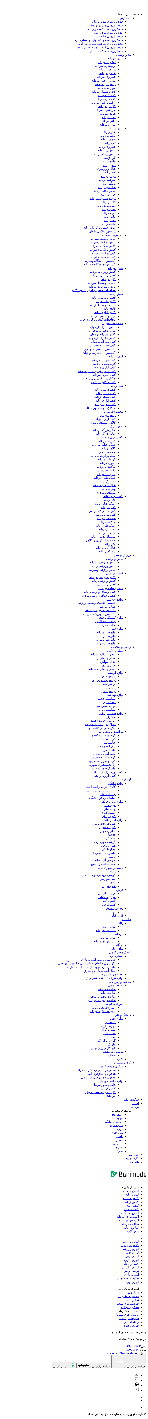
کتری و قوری (107, 827)
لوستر (112, 911)
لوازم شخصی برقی (111, 713)
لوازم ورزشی (114, 599)
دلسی (119, 1136)
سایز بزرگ (116, 426)
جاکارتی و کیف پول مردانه (99, 378)
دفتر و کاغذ (108, 1029)
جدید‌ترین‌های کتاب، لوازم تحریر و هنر (99, 47)
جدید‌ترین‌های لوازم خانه (108, 32)
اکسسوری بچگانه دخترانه (100, 264)
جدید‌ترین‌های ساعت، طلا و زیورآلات (100, 43)
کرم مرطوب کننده (104, 735)
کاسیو (119, 1140)
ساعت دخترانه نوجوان (101, 996)
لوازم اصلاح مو (106, 705)
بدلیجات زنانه (107, 533)
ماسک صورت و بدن (103, 768)
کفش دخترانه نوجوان (102, 338)
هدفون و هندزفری (111, 1066)
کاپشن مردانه (107, 106)
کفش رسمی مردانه (103, 275)
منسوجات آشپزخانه (103, 853)
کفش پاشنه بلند (106, 301)
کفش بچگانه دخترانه (103, 249)
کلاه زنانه (110, 499)
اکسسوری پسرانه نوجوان (99, 349)
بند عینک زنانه (107, 529)
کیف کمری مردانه (104, 374)
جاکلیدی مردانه (106, 466)
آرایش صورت (107, 676)
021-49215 (133, 1346)
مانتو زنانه (109, 161)
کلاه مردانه (109, 448)
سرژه (119, 1147)
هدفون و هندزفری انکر (101, 1073)
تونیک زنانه (109, 183)
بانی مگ (134, 1162)
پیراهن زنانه (108, 176)
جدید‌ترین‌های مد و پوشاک (107, 21)
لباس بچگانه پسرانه (103, 238)
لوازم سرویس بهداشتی (101, 790)
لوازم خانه (124, 779)
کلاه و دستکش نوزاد (103, 422)
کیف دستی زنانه (105, 396)
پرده (113, 871)
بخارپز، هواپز (108, 831)
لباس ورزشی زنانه (104, 566)
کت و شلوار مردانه (104, 91)
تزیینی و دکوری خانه (110, 867)
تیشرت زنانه (108, 135)
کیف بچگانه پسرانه (104, 253)
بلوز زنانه (110, 157)
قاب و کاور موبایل (104, 1084)
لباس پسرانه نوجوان (103, 327)
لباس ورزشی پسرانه (102, 569)
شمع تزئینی (108, 886)
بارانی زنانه (109, 213)
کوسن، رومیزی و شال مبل (98, 875)
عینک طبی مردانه (104, 477)
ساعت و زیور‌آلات (120, 981)
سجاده (111, 1055)
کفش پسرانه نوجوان (103, 334)
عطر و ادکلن (115, 650)
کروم (120, 1129)
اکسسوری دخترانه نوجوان (99, 352)
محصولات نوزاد (113, 411)
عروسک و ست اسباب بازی (98, 959)
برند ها (135, 1106)
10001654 (132, 1349)
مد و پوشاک (123, 54)
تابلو (113, 882)
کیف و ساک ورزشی (110, 588)
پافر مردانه (109, 117)
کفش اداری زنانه (105, 312)
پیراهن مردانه (107, 69)
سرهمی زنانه (107, 179)
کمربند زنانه (108, 507)
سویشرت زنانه (106, 205)
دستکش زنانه (107, 551)
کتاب (120, 1059)
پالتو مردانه (109, 121)
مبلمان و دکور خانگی (102, 797)
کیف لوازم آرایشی (104, 775)
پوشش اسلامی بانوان (102, 231)
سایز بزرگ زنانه (106, 433)
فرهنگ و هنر (123, 1014)
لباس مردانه (115, 58)
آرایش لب (109, 683)
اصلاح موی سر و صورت (100, 724)
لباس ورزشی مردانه (103, 562)
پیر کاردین (117, 1114)
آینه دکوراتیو (108, 878)
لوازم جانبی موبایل (111, 1081)
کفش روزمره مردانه (102, 271)
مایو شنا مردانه (106, 632)
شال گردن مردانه (104, 485)
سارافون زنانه (107, 187)
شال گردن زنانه (106, 547)
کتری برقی (109, 816)
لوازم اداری (108, 1026)
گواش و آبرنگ (107, 1040)
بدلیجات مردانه (106, 474)
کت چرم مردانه (106, 98)
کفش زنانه (116, 293)
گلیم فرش (109, 904)
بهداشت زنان (107, 709)
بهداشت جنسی (106, 698)
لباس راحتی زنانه (105, 154)
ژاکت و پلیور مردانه (103, 102)
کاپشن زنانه (108, 201)
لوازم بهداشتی (114, 694)
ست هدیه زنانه (106, 518)
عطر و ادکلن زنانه (104, 658)
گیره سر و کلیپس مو (102, 510)
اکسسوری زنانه (113, 496)
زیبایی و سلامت (121, 647)
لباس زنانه (116, 128)
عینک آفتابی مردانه (104, 444)
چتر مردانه (109, 488)
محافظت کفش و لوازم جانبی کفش (93, 290)
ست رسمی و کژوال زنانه (99, 227)
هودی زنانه (109, 209)
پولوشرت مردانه (105, 65)
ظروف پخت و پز (105, 823)
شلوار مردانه (107, 73)
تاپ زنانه (110, 143)
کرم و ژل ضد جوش (103, 757)
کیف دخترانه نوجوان (103, 345)
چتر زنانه (110, 544)
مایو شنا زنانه (107, 636)
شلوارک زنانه (107, 146)
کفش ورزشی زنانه (104, 580)
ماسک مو (110, 750)
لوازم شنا (117, 628)
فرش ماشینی (107, 893)
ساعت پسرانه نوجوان (102, 1000)
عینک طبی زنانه (106, 525)
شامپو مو (110, 742)
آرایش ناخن (108, 691)
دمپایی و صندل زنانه (103, 304)
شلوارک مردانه (106, 76)
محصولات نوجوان (112, 323)
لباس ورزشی (114, 558)
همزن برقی (108, 845)
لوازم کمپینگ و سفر (110, 617)
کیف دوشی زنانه (105, 389)
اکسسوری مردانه (112, 437)
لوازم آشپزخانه (113, 820)
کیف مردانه (116, 356)
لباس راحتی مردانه (104, 80)
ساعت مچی (115, 985)
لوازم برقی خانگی (112, 801)
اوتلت (135, 1103)
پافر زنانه (110, 220)
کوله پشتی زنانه (106, 393)
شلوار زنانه (109, 132)
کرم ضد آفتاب (107, 739)
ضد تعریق (109, 702)
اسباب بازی (116, 956)
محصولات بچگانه (112, 235)
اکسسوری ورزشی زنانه (100, 610)
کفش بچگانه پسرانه (103, 246)
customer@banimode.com (123, 1353)
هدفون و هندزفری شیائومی (98, 1077)
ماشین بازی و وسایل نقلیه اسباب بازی (91, 967)
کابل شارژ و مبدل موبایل (100, 1092)
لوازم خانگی (115, 783)
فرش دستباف (107, 897)
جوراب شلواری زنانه (103, 198)
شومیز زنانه (108, 139)
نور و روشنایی (114, 908)
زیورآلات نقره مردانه (103, 1011)
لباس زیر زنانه (107, 150)
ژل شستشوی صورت (102, 764)
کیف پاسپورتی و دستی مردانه (97, 371)
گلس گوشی (108, 1088)
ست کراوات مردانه (103, 455)
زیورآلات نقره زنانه (104, 1007)
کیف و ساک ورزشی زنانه (100, 591)
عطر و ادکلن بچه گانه (102, 669)
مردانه (119, 934)
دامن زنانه (109, 165)
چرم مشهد (116, 1125)
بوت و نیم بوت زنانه (103, 316)
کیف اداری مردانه (104, 367)
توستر (112, 856)
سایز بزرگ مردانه (104, 430)
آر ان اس (117, 1143)
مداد (113, 1037)
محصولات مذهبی (112, 1051)
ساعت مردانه (107, 989)
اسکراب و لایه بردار (103, 753)
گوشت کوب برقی (104, 842)
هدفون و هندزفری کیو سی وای (96, 1070)
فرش (119, 889)
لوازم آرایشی (115, 672)
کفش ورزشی (114, 573)
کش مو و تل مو (106, 514)
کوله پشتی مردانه (104, 363)
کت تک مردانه (107, 95)
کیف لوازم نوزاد (106, 419)
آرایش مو (110, 687)
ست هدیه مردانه (105, 452)
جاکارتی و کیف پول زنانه (100, 407)
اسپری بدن (109, 665)
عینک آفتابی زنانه (105, 503)
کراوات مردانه (107, 459)
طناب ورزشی (107, 606)
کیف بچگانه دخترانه (103, 257)
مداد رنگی (109, 1033)
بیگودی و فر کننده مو (102, 728)
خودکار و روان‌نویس (103, 1048)
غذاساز (111, 834)
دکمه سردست (106, 470)
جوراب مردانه (107, 87)
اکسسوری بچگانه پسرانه (100, 260)
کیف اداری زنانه (106, 400)
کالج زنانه (110, 308)
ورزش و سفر (122, 555)
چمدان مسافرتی (105, 621)
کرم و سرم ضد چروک (101, 761)
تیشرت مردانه (107, 62)
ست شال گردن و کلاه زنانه (98, 540)
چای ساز (110, 808)
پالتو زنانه (110, 216)
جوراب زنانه (108, 194)
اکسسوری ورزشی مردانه (99, 614)
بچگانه (119, 945)
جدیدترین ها (123, 18)
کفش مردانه (115, 268)
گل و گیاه (117, 915)
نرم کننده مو (108, 746)
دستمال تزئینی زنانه (103, 536)
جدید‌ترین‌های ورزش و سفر (106, 25)
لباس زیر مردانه (105, 84)
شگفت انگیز (131, 1099)
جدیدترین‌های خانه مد (110, 36)
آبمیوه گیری (108, 812)
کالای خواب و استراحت (101, 786)
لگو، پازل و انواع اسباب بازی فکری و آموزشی (87, 963)
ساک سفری (108, 625)
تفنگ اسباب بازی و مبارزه (99, 970)
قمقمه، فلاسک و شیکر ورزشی (96, 602)
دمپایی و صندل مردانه (102, 282)
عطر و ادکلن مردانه (103, 654)
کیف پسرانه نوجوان (103, 341)
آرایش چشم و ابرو (104, 680)
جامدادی (110, 1022)
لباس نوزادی (108, 415)
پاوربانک (111, 1095)
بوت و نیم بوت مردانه (102, 286)
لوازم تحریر (116, 1018)
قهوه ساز (110, 805)
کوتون (119, 1117)
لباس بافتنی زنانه (105, 190)
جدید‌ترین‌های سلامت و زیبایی (104, 29)
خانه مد (126, 919)
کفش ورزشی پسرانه (102, 584)
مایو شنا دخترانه (105, 639)
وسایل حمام (108, 794)
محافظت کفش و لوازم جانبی (97, 319)
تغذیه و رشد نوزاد (112, 974)
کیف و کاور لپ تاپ (103, 382)
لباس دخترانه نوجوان (102, 330)
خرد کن (111, 838)
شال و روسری (106, 168)
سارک (119, 1151)
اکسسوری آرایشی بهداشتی (106, 772)
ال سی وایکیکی (113, 1121)
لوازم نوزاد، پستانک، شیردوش (104, 978)
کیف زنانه (117, 385)
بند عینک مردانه (106, 481)
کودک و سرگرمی (120, 952)
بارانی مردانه (107, 124)
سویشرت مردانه (105, 110)
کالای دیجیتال (122, 1062)
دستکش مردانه (106, 492)
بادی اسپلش (108, 661)
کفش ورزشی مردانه (102, 577)
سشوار (111, 717)
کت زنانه (110, 172)
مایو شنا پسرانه (106, 643)
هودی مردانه (108, 113)
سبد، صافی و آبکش (103, 864)
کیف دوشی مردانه (104, 360)
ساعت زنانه (108, 992)
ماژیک (112, 1044)
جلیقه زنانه (109, 224)
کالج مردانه (108, 279)
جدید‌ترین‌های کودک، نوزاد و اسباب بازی (98, 40)
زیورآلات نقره (114, 1003)
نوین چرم (117, 1132)
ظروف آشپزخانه (105, 860)
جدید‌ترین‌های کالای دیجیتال (106, 51)
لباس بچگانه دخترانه (103, 242)
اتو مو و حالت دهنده (103, 720)
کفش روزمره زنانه (104, 297)
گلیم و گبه (109, 900)
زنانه (120, 923)
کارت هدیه (132, 1158)
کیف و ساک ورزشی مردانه (98, 595)
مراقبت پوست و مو (110, 731)
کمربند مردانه (107, 441)
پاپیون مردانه (107, 463)
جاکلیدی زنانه (107, 522)
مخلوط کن (109, 849)
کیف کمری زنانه (105, 404)
